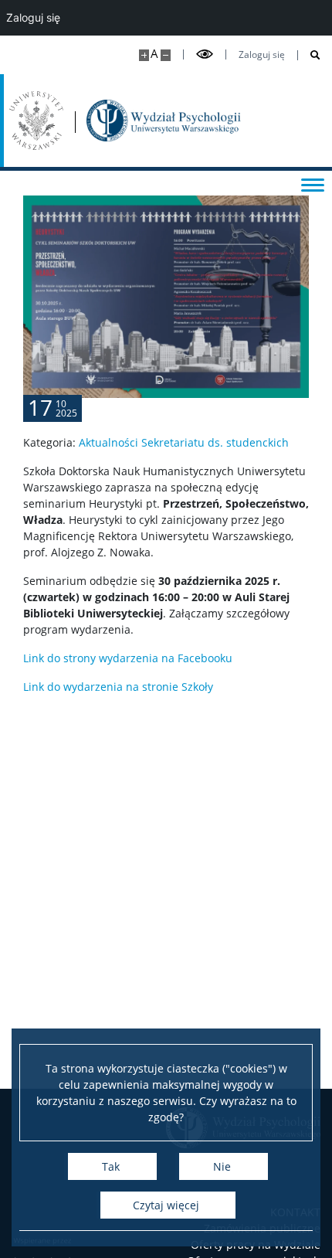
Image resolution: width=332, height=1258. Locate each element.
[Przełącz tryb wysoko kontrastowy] (205, 54)
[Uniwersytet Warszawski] (36, 120)
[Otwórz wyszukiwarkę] (309, 55)
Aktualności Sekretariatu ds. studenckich (184, 442)
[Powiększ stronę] (144, 55)
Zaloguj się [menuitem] (33, 17)
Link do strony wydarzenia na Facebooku (127, 658)
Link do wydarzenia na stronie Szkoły (118, 686)
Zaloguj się (262, 55)
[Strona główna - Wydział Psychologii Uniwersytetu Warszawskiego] (163, 121)
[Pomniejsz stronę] (166, 55)
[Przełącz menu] (312, 184)
